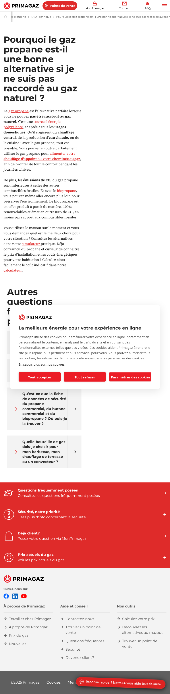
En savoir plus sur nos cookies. (42, 364)
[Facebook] (6, 596)
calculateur (13, 270)
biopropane (66, 190)
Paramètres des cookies (130, 377)
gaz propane (18, 110)
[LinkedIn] (15, 596)
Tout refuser (85, 377)
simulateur (31, 243)
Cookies (53, 682)
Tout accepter (39, 377)
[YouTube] (24, 596)
